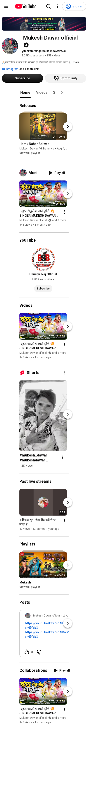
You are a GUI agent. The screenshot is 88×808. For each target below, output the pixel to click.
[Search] (48, 6)
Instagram (12, 69)
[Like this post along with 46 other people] (26, 652)
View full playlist (29, 153)
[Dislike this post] (39, 652)
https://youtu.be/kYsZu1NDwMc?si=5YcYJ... (48, 625)
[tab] (25, 92)
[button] (61, 92)
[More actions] (64, 212)
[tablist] (44, 92)
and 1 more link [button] (29, 69)
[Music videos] (23, 172)
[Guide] (6, 6)
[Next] (67, 126)
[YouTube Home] (25, 6)
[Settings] (57, 6)
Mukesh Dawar (28, 148)
